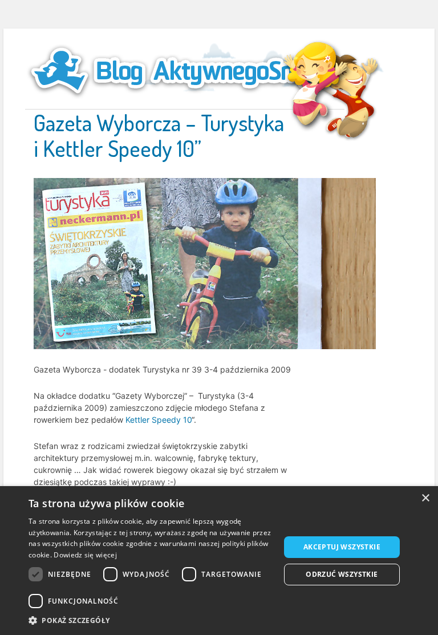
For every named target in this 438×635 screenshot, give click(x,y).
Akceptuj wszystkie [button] (341, 547)
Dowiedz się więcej (85, 555)
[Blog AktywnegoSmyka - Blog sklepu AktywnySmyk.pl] (184, 71)
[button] (151, 620)
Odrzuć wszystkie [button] (342, 574)
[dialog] (219, 560)
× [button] (425, 498)
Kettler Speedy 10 (158, 419)
